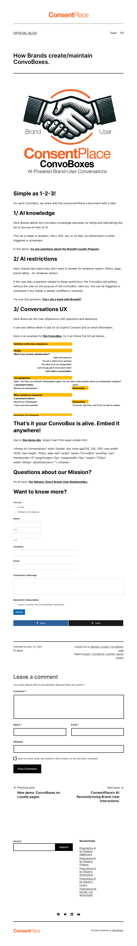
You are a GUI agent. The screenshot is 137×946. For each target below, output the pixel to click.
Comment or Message (25, 575)
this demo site (31, 440)
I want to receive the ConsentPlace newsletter (40, 604)
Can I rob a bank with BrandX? (61, 299)
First (15, 529)
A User (20, 507)
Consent (105, 646)
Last (15, 540)
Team (113, 33)
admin (20, 650)
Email (17, 561)
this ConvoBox (52, 336)
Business (95, 646)
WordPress (117, 930)
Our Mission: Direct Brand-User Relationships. (58, 482)
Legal (121, 650)
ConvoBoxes (116, 646)
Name (17, 724)
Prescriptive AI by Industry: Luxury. (87, 881)
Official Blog (25, 33)
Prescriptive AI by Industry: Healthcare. (87, 851)
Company (18, 546)
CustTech (110, 654)
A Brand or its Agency (28, 512)
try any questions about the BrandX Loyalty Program (65, 249)
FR (122, 33)
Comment (20, 691)
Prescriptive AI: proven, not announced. (87, 892)
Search (17, 841)
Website (18, 741)
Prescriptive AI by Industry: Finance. (87, 861)
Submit (19, 612)
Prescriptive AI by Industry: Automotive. (87, 871)
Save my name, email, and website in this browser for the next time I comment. (58, 758)
